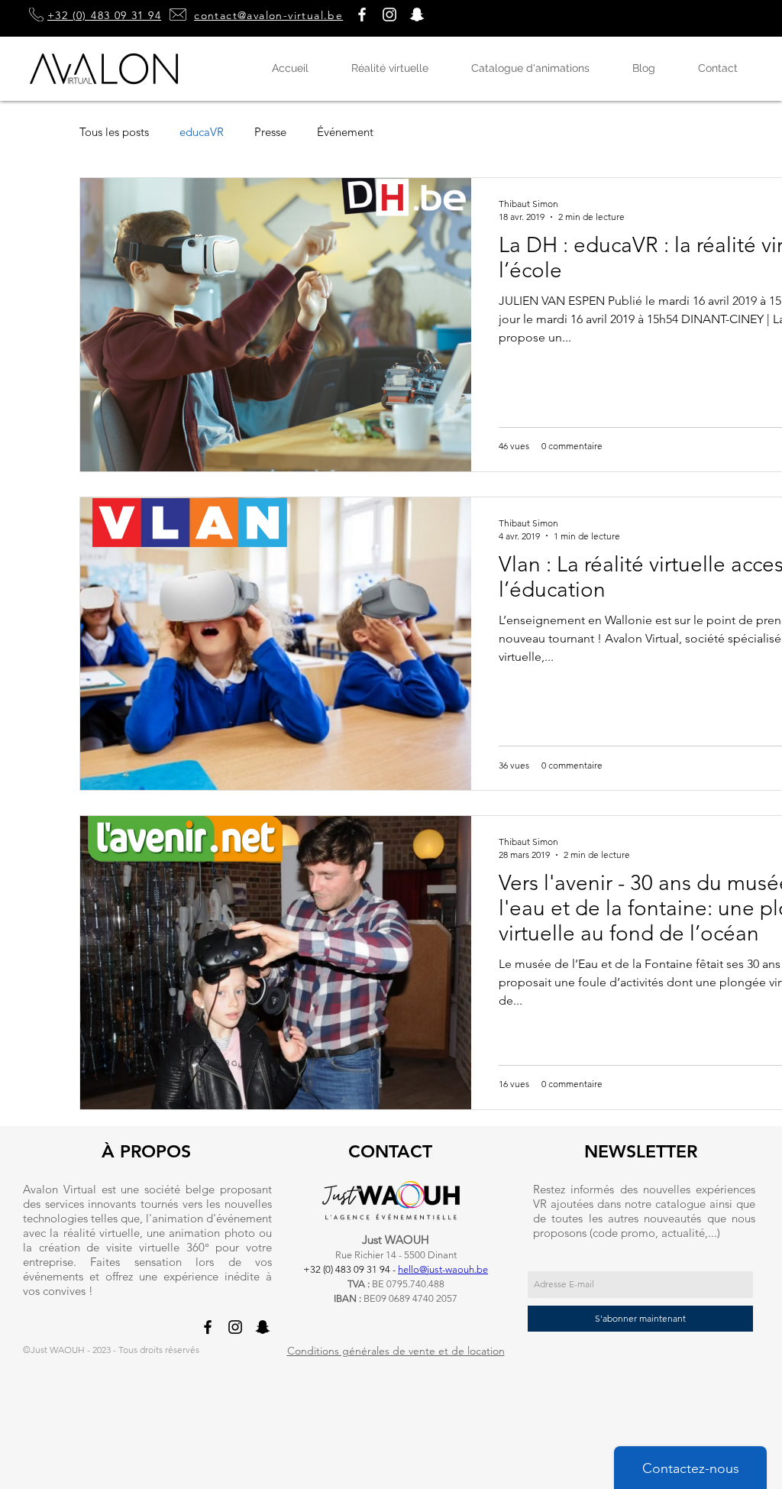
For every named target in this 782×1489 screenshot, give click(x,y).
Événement (345, 132)
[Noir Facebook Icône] (208, 1327)
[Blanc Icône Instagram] (389, 14)
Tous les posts (114, 132)
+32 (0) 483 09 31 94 (104, 15)
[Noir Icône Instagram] (235, 1327)
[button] (417, 14)
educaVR (201, 132)
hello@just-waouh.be (443, 1269)
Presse (270, 132)
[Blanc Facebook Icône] (362, 14)
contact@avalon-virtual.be (268, 15)
